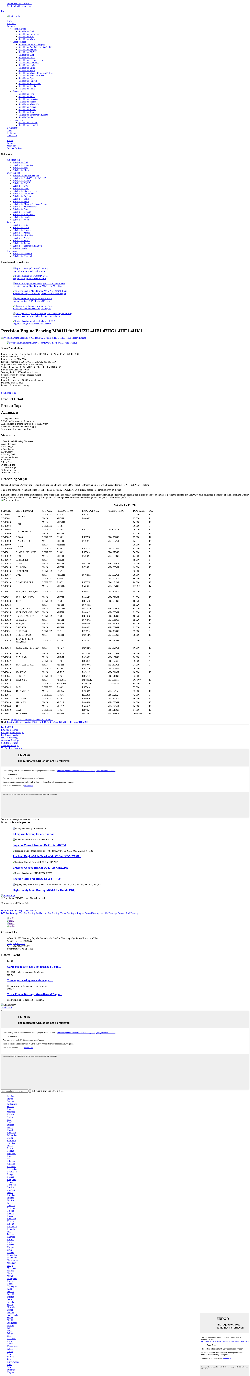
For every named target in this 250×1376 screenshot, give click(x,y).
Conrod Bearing (92, 913)
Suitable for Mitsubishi (29, 104)
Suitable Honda (26, 117)
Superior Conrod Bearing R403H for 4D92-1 (39, 845)
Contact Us (12, 135)
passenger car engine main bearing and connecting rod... (38, 316)
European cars (19, 42)
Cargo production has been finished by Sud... (34, 966)
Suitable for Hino (26, 94)
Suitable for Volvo (27, 88)
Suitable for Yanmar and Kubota (33, 114)
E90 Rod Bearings (9, 730)
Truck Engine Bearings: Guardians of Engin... (34, 994)
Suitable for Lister (27, 68)
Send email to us (8, 393)
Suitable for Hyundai (28, 125)
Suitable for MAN (27, 70)
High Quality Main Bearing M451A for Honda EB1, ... (45, 890)
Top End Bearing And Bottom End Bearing (39, 913)
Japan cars (17, 91)
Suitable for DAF (26, 55)
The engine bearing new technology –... (30, 980)
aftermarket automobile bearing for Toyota (32, 308)
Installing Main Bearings (12, 732)
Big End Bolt (7, 727)
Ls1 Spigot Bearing (10, 735)
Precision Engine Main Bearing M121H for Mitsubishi (37, 286)
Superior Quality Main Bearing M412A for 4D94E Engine (39, 293)
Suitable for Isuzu (27, 96)
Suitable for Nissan (27, 107)
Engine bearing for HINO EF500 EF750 (37, 878)
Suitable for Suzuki (27, 109)
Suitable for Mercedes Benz (31, 75)
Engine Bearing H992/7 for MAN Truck (31, 301)
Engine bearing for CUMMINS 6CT (29, 278)
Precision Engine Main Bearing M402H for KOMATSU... (47, 856)
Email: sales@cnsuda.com (19, 6)
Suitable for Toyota (27, 112)
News (9, 130)
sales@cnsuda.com (16, 943)
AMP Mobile (30, 910)
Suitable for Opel (26, 78)
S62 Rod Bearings (9, 743)
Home (10, 21)
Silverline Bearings (10, 745)
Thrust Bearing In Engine (72, 913)
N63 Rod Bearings (9, 737)
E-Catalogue (12, 128)
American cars (19, 29)
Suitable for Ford (26, 36)
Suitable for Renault (28, 81)
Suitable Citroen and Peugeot (32, 44)
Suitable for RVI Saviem (30, 83)
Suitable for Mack (27, 39)
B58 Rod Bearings (9, 913)
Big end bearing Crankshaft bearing (29, 271)
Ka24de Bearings (109, 913)
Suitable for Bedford (28, 49)
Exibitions (11, 133)
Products (11, 26)
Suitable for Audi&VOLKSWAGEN (35, 47)
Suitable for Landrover (29, 62)
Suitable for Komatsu (28, 99)
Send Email (6, 1007)
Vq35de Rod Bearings (11, 748)
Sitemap (18, 910)
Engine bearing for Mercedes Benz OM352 (32, 323)
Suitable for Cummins (28, 34)
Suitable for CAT (26, 31)
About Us (11, 23)
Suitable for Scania (27, 86)
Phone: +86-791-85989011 (19, 3)
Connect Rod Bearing (128, 913)
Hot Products (7, 910)
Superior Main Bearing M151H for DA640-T (32, 719)
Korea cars (18, 120)
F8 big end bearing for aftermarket (33, 833)
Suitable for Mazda (27, 101)
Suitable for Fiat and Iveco (31, 60)
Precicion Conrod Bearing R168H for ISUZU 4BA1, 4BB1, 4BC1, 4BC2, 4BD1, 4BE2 (48, 722)
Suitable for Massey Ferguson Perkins (36, 73)
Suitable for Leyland (28, 65)
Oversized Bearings (10, 740)
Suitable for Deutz (27, 57)
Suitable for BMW (27, 52)
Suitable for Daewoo (28, 122)
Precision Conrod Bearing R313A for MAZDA (40, 867)
